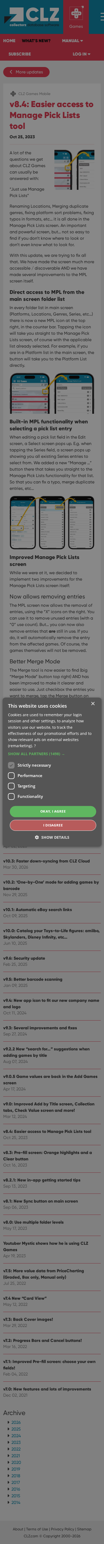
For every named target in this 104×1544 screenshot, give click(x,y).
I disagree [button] (53, 825)
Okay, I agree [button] (53, 811)
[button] (52, 753)
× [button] (93, 704)
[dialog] (52, 772)
